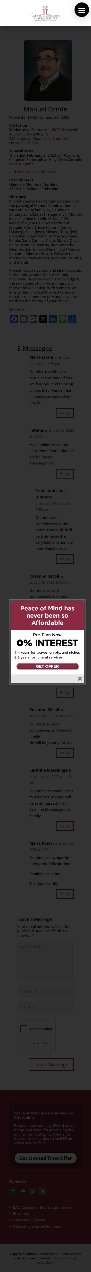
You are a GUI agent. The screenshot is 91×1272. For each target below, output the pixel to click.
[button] (81, 9)
